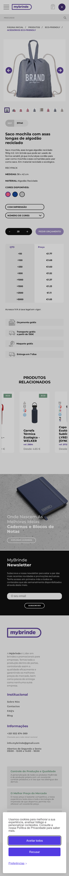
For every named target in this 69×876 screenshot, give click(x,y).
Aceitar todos (34, 840)
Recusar (34, 852)
